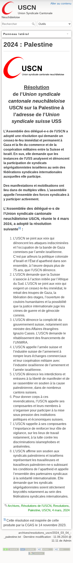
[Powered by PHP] (28, 549)
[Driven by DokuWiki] (36, 553)
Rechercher (34, 23)
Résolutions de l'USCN (36, 505)
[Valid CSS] (62, 549)
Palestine (34, 510)
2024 (66, 510)
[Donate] (11, 549)
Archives (13, 505)
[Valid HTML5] (45, 549)
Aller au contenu (60, 3)
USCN (46, 510)
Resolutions (61, 505)
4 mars (56, 510)
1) (19, 228)
